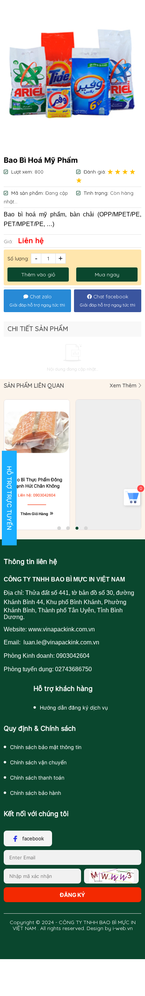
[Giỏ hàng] (132, 502)
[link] (72, 76)
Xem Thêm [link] (124, 385)
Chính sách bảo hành (35, 793)
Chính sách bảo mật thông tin (45, 747)
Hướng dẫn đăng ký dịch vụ (74, 707)
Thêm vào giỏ (38, 274)
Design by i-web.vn (110, 928)
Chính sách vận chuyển (38, 762)
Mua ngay (107, 274)
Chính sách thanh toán (37, 777)
